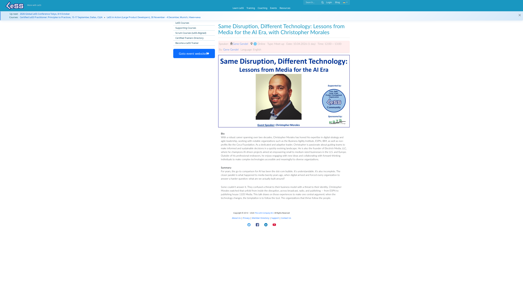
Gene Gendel (240, 43)
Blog (337, 2)
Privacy (246, 218)
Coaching (262, 8)
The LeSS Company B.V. (264, 213)
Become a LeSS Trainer (187, 43)
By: (221, 49)
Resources (285, 8)
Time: (320, 43)
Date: (289, 43)
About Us (236, 218)
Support (275, 218)
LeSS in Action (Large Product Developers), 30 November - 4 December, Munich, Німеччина (153, 17)
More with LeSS (34, 5)
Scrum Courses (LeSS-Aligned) (190, 32)
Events (273, 8)
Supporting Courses (185, 27)
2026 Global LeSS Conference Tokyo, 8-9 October (45, 13)
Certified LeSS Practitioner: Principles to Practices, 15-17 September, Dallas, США (61, 17)
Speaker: (224, 43)
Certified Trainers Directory (189, 37)
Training (251, 8)
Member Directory (260, 218)
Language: (246, 49)
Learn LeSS (238, 8)
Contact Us (286, 218)
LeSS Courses (182, 22)
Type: (270, 43)
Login (329, 2)
